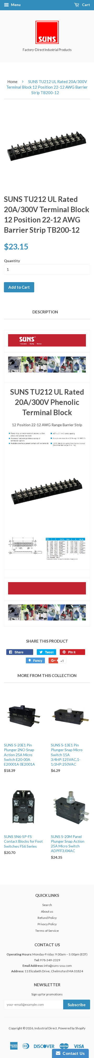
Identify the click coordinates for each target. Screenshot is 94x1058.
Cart (85, 4)
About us (47, 911)
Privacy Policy (47, 924)
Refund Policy (47, 918)
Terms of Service (47, 931)
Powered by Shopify (71, 1028)
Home (12, 81)
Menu (15, 4)
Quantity (12, 260)
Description (45, 311)
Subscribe (77, 1004)
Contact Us (72, 1053)
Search (47, 905)
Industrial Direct (45, 1028)
